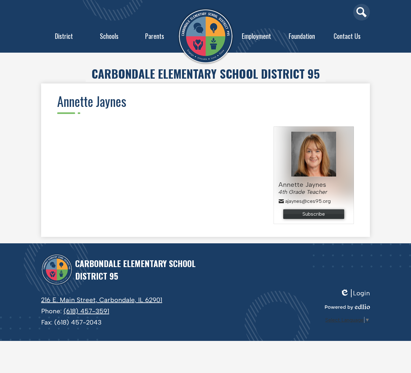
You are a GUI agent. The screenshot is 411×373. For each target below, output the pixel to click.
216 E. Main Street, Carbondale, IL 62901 (101, 300)
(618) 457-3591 (86, 311)
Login (357, 293)
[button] (64, 37)
